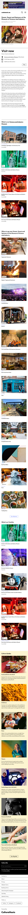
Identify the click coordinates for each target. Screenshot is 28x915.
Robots (23, 105)
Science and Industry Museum (11, 57)
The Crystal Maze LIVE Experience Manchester (10, 349)
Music (2, 730)
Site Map (3, 893)
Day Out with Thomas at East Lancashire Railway (11, 592)
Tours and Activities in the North (9, 845)
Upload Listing (4, 896)
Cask (2, 395)
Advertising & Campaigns (7, 890)
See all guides (14, 856)
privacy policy (6, 870)
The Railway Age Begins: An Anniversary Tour (10, 145)
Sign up (25, 867)
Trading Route (4, 510)
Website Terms (4, 884)
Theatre (3, 759)
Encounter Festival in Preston (7, 568)
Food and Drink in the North (8, 674)
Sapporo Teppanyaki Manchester (8, 280)
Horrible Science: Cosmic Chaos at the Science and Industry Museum (13, 195)
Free (24, 64)
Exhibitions (4, 702)
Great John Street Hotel (6, 372)
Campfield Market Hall (6, 441)
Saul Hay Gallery (4, 464)
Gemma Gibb (4, 21)
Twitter (4, 903)
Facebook (18, 903)
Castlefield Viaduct (5, 418)
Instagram (11, 903)
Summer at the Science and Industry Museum (10, 169)
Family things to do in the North (8, 787)
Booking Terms (4, 887)
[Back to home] (5, 12)
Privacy (3, 882)
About (2, 879)
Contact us (4, 876)
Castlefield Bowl (4, 303)
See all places (14, 516)
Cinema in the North (6, 816)
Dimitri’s (3, 326)
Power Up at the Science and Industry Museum (10, 219)
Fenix (2, 487)
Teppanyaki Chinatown (6, 257)
